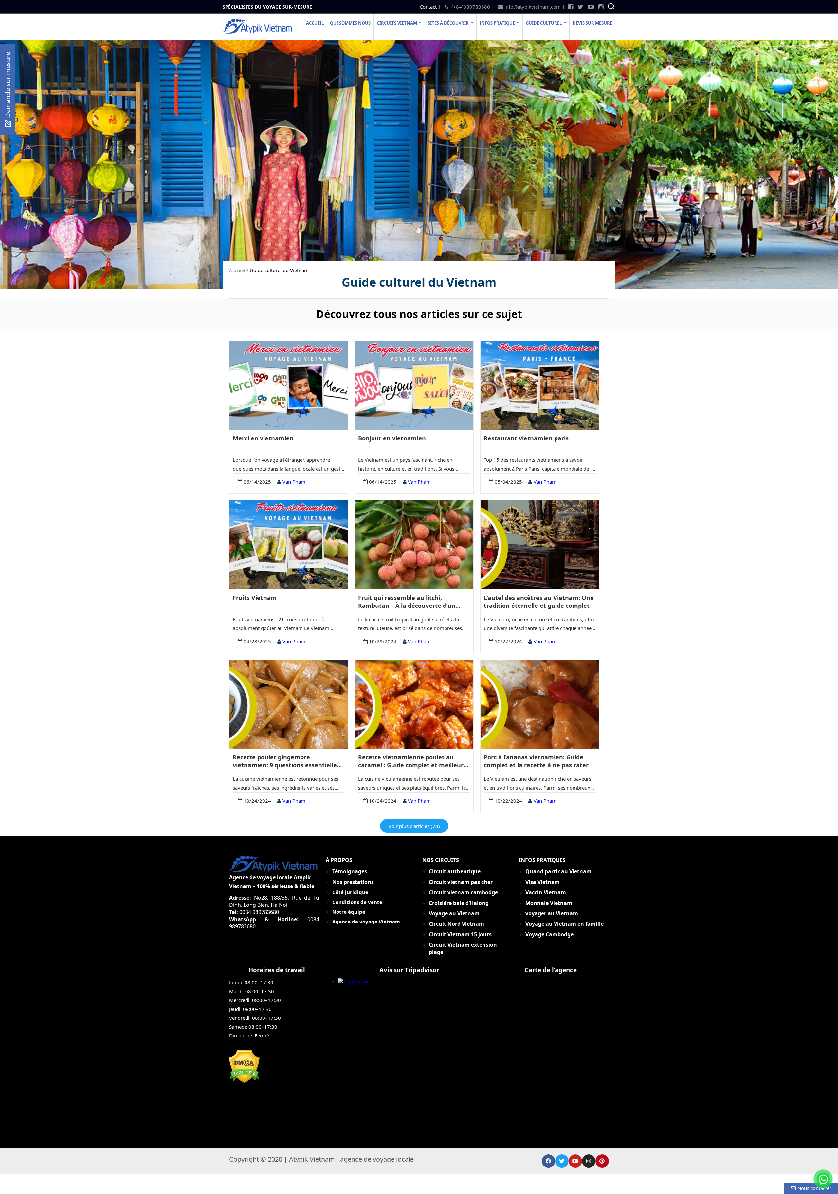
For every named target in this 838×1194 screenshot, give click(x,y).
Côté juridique (350, 892)
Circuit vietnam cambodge (463, 892)
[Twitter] (562, 1161)
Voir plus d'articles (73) (414, 826)
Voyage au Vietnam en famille (564, 923)
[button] (7, 89)
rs (461, 934)
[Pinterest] (602, 1161)
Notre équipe (348, 911)
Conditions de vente (357, 902)
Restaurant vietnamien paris (526, 438)
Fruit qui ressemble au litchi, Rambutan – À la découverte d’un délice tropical (406, 602)
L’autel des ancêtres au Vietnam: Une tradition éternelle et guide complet (539, 601)
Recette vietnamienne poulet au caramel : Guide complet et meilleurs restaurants (412, 761)
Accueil (315, 23)
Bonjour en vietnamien (392, 438)
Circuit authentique (455, 871)
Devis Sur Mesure (592, 23)
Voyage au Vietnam (454, 913)
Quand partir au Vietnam (558, 871)
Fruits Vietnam (255, 598)
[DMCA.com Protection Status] (244, 1081)
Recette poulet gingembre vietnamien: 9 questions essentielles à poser (286, 761)
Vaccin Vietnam (545, 892)
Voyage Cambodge (549, 934)
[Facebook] (548, 1161)
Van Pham (293, 481)
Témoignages (349, 871)
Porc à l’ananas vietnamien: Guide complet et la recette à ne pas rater (536, 761)
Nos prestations (353, 882)
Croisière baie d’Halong (459, 902)
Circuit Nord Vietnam (456, 923)
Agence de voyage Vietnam (366, 921)
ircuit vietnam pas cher (462, 882)
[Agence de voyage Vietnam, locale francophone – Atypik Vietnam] (258, 31)
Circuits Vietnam (397, 23)
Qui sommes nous (350, 23)
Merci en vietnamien (263, 438)
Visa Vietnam (542, 882)
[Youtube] (575, 1161)
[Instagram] (588, 1161)
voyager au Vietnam (551, 913)
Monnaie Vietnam (548, 902)
